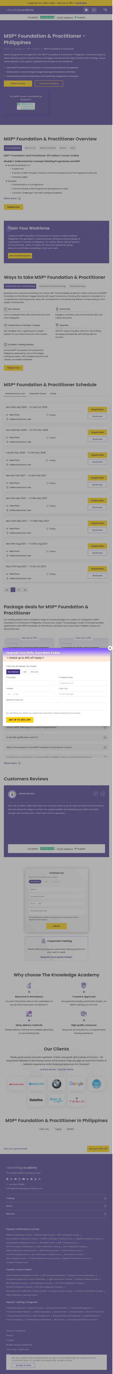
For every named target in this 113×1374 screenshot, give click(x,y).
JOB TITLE (62, 688)
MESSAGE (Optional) (14, 700)
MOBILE (9, 688)
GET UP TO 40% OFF (20, 719)
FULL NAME (11, 677)
